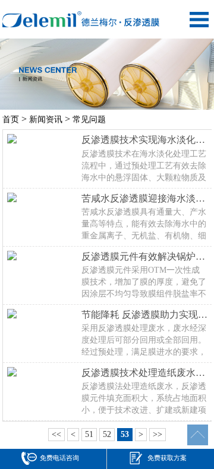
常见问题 (89, 119)
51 (89, 434)
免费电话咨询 (59, 457)
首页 (10, 119)
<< (56, 434)
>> (157, 434)
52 (107, 434)
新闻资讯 (45, 119)
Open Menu (199, 19)
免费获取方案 (167, 457)
